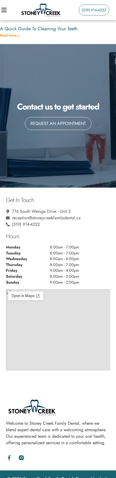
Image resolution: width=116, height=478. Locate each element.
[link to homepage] (41, 10)
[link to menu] (9, 10)
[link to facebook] (9, 457)
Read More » (9, 35)
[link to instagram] (21, 457)
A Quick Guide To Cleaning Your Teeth (38, 28)
